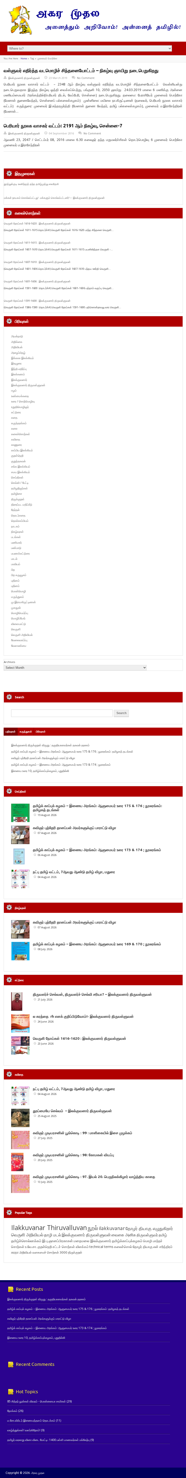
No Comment (85, 78)
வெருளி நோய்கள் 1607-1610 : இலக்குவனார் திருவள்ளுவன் (37, 262)
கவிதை (15, 439)
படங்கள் (16, 537)
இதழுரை (16, 363)
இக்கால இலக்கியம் (22, 358)
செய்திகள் (17, 477)
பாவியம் (15, 564)
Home (24, 58)
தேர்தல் (15, 510)
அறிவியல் (17, 347)
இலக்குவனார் (19, 380)
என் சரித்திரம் (162, 1246)
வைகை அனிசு (123, 1235)
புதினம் (15, 580)
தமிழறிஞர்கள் (19, 488)
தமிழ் (163, 1235)
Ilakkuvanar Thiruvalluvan (49, 1227)
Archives (9, 662)
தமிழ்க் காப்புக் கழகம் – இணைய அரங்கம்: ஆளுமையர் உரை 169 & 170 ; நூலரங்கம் (97, 944)
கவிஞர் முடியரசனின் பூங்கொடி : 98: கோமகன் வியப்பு (73, 1155)
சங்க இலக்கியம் (20, 466)
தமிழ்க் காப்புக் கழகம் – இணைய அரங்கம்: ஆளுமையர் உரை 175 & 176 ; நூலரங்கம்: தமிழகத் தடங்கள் (72, 751)
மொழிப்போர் (18, 618)
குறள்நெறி (17, 456)
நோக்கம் (12, 1411)
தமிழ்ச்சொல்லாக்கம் (26, 1240)
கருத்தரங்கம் (19, 423)
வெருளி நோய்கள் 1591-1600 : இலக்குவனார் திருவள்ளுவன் (37, 300)
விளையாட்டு (18, 624)
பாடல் (14, 559)
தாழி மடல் (52, 1235)
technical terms (101, 1246)
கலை (14, 428)
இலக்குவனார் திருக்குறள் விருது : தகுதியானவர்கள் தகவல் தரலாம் (50, 745)
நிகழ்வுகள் (17, 532)
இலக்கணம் (18, 374)
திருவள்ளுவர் (147, 1235)
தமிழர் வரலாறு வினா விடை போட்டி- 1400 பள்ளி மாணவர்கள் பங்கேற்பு (48, 1440)
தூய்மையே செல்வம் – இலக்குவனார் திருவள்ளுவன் (72, 1111)
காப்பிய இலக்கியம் (22, 450)
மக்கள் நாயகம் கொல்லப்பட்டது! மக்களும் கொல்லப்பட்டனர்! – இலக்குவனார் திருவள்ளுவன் (54, 197)
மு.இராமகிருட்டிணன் (23, 602)
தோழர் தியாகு (143, 1246)
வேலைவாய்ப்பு (19, 640)
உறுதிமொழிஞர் (20, 407)
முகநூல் (16, 608)
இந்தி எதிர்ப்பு (19, 369)
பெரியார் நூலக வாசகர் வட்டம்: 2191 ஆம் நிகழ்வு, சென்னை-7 (63, 125)
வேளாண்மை (18, 646)
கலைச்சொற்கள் (20, 434)
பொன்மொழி (18, 591)
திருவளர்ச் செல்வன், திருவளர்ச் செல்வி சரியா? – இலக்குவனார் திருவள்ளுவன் (92, 994)
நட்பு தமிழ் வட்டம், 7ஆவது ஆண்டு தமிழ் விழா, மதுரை (74, 872)
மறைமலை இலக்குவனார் (92, 1240)
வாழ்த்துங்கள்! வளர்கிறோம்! (23, 1430)
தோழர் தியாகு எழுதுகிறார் (149, 1228)
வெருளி (16, 629)
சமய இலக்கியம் (20, 472)
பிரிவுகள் (41, 731)
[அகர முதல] (93, 33)
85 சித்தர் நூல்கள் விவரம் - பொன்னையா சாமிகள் (36, 1401)
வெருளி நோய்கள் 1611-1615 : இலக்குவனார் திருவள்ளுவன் (37, 242)
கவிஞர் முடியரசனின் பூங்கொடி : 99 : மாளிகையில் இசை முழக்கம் (82, 1133)
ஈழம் (14, 390)
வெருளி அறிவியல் (22, 635)
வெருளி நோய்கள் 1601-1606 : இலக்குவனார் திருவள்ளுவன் (37, 281)
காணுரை (16, 445)
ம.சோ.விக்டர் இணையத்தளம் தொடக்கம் (31, 1420)
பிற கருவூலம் (18, 575)
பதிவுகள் (11, 731)
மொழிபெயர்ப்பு (19, 613)
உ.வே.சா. (31, 1246)
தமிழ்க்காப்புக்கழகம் (127, 1241)
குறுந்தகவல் (18, 461)
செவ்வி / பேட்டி (20, 483)
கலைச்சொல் (123, 1246)
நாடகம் (15, 526)
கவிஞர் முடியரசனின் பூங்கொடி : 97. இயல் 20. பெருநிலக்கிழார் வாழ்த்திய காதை (94, 1177)
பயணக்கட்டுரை (20, 553)
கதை (14, 418)
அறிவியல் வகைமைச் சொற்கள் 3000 (43, 1252)
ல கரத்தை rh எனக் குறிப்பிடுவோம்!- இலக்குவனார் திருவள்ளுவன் (83, 1016)
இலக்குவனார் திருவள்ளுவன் (24, 78)
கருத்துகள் (26, 731)
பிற (13, 570)
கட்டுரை (16, 412)
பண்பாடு (16, 548)
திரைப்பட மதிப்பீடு (21, 504)
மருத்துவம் (17, 597)
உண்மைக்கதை (20, 396)
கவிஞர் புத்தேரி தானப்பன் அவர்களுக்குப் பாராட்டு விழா (43, 758)
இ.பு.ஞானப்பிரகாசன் (57, 1240)
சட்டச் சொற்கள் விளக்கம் (71, 1246)
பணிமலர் (16, 542)
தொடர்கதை (18, 515)
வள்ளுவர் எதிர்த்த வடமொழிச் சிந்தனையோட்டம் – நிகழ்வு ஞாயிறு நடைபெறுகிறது (81, 70)
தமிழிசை (16, 494)
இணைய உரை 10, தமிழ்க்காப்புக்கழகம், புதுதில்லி (40, 771)
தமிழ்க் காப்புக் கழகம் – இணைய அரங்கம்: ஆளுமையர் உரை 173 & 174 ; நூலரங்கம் (61, 764)
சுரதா (15, 1252)
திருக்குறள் (17, 499)
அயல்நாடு (17, 336)
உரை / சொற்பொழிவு (23, 401)
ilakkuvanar (112, 1228)
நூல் (93, 1228)
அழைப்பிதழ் (18, 353)
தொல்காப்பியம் (20, 521)
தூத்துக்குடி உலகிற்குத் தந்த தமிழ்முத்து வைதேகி (31, 184)
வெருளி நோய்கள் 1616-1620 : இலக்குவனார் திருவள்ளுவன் (37, 223)
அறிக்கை (16, 342)
